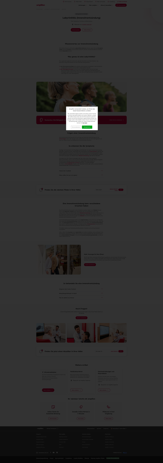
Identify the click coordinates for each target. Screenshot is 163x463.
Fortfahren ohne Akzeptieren (89, 105)
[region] (82, 118)
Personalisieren (76, 127)
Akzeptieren (87, 127)
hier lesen (84, 123)
